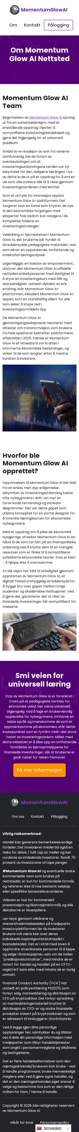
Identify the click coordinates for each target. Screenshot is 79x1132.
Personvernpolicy (54, 1122)
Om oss (18, 816)
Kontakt (32, 25)
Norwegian (53, 1128)
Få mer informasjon (39, 770)
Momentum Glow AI (45, 117)
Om (13, 25)
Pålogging (58, 25)
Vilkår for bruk (21, 1122)
